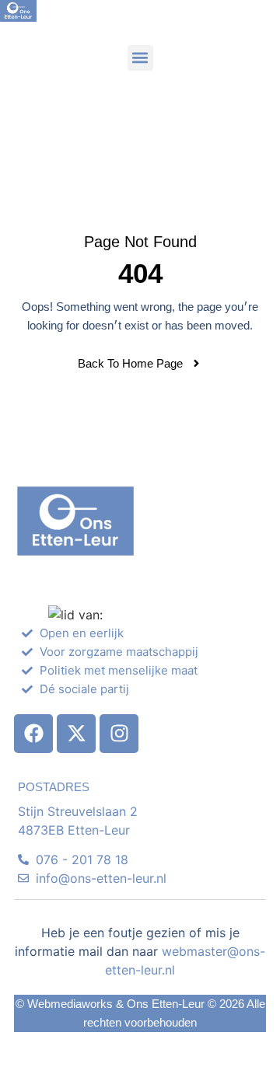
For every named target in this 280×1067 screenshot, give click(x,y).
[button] (140, 58)
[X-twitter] (76, 733)
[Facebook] (33, 733)
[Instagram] (119, 733)
